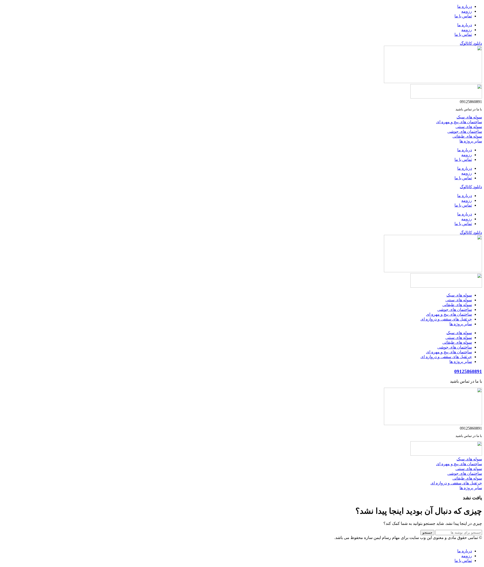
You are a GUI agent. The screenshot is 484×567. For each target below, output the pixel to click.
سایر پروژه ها (460, 324)
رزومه (466, 11)
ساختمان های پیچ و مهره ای (449, 314)
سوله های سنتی (458, 300)
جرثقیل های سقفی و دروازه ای (446, 319)
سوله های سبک (459, 295)
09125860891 (468, 371)
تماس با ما (463, 16)
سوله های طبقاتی (457, 305)
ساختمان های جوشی (454, 309)
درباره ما (464, 6)
